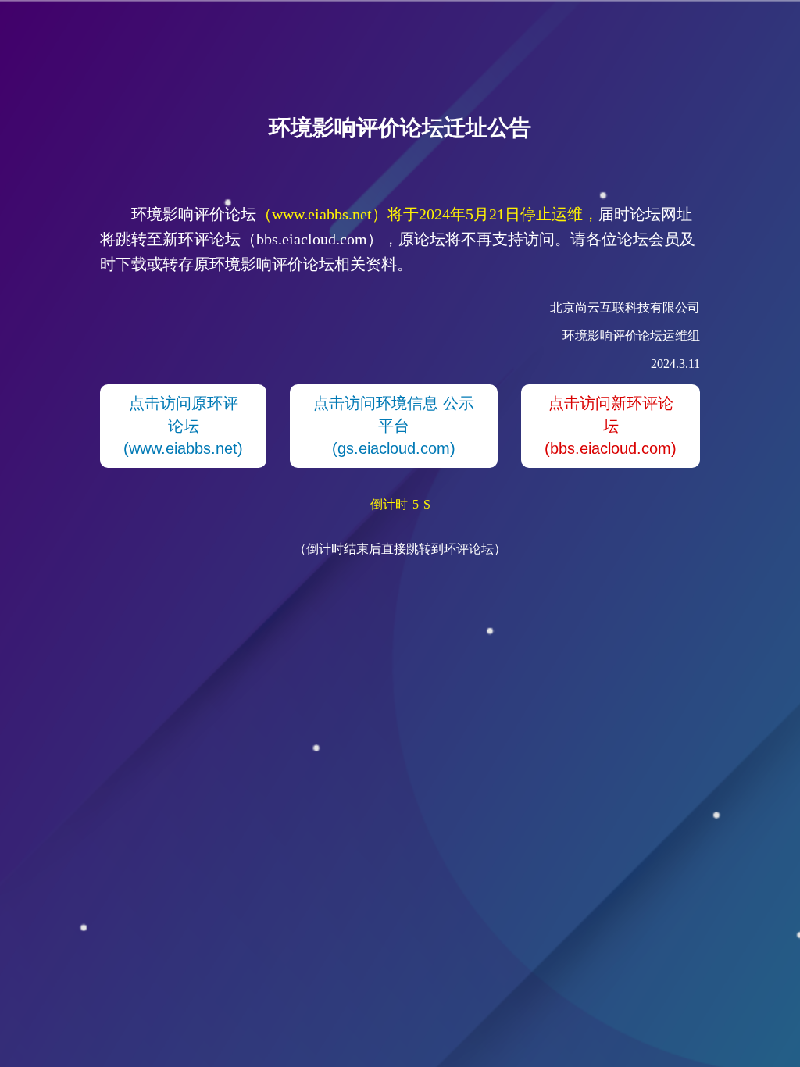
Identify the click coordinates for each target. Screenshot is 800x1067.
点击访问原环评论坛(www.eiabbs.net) (183, 425)
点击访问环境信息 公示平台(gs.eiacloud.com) (393, 425)
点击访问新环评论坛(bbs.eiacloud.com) (611, 425)
